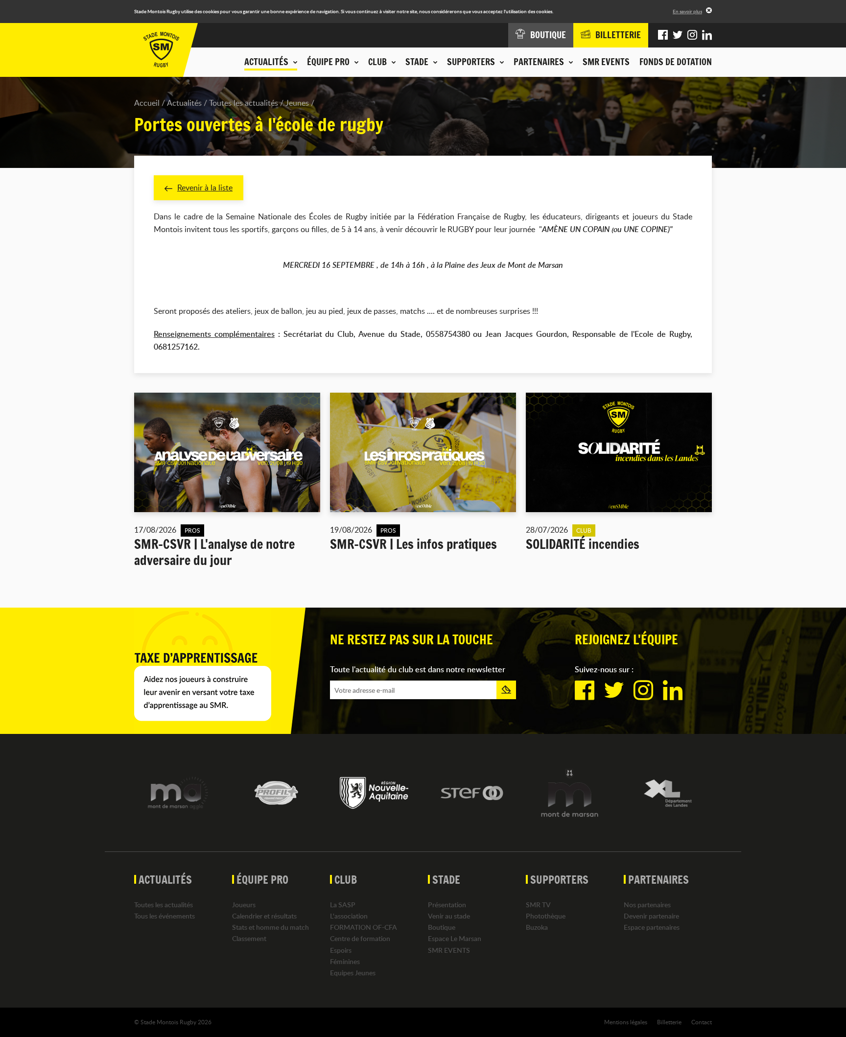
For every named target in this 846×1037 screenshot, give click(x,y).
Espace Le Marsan (454, 938)
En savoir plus (687, 11)
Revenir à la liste (205, 187)
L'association (349, 915)
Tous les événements (164, 915)
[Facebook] (663, 35)
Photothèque (545, 915)
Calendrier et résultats (264, 915)
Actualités (184, 102)
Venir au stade (449, 915)
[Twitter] (677, 35)
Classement (249, 938)
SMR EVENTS (606, 61)
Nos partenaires (647, 904)
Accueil (147, 102)
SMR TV (538, 904)
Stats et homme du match (270, 927)
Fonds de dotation (675, 61)
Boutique (441, 927)
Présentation (447, 904)
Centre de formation (360, 938)
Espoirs (341, 950)
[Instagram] (692, 35)
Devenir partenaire (651, 915)
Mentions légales (625, 1022)
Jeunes (297, 102)
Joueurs (244, 904)
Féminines (345, 961)
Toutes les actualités (243, 102)
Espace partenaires (652, 927)
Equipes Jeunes (353, 972)
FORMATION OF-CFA (363, 927)
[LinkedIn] (707, 35)
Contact (701, 1022)
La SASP (342, 904)
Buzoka (537, 927)
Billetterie (669, 1022)
